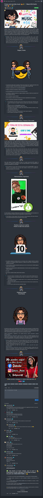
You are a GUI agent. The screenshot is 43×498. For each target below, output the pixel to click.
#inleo (26, 91)
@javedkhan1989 (31, 162)
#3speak (23, 89)
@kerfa (29, 333)
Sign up (38, 1)
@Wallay (5, 335)
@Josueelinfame (7, 334)
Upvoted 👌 (10, 438)
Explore (11, 1)
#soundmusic (17, 91)
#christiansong (22, 91)
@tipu (37, 216)
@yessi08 (33, 333)
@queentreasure (9, 457)
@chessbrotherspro (10, 465)
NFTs (14, 1)
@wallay (8, 442)
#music (14, 91)
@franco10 (20, 335)
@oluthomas (9, 451)
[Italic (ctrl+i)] (6, 390)
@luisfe (37, 333)
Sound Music (36, 7)
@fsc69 (8, 430)
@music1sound (28, 29)
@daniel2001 (35, 32)
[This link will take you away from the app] (19, 381)
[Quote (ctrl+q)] (10, 390)
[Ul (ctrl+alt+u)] (12, 390)
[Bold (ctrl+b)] (5, 390)
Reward (36, 403)
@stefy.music (9, 7)
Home (7, 1)
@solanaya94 (9, 418)
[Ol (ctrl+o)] (11, 390)
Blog (9, 1)
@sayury (25, 333)
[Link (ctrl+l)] (14, 390)
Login (36, 1)
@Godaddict (15, 335)
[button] (41, 1)
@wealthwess (10, 335)
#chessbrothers (22, 476)
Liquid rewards (19, 438)
